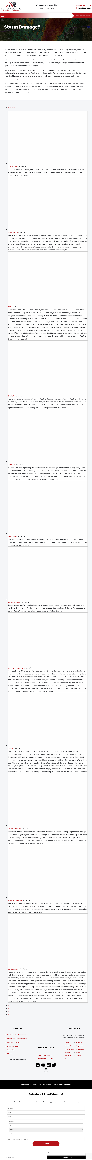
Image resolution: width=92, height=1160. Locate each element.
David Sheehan (13, 167)
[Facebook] (38, 1065)
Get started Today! (83, 5)
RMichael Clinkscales (15, 900)
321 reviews (11, 108)
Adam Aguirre (13, 232)
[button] (2, 16)
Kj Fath (10, 748)
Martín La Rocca (13, 969)
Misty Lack (11, 465)
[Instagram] (46, 1070)
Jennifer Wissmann (14, 602)
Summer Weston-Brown (16, 668)
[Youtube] (43, 1065)
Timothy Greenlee (14, 829)
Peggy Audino (12, 536)
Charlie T (11, 396)
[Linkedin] (48, 1065)
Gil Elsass (11, 307)
